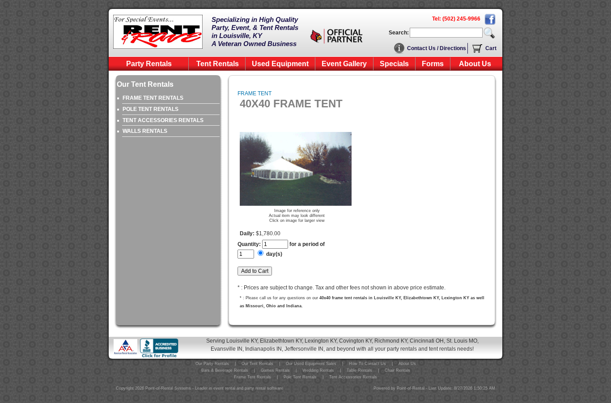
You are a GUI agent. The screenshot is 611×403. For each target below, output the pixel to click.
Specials (394, 64)
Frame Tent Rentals (252, 377)
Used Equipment (280, 64)
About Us (475, 64)
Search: (399, 33)
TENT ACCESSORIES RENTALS (163, 120)
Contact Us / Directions (436, 48)
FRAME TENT (255, 93)
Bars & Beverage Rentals (224, 370)
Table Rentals (359, 370)
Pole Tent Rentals (300, 377)
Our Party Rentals (212, 363)
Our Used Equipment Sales (311, 363)
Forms (433, 64)
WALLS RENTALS (145, 131)
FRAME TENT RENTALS (153, 98)
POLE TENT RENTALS (150, 109)
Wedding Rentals (318, 370)
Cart (490, 48)
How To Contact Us (367, 363)
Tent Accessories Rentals (353, 377)
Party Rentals (149, 64)
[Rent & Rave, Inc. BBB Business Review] (159, 356)
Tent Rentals (217, 64)
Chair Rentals (397, 370)
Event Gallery (344, 64)
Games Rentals (275, 370)
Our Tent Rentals (257, 363)
